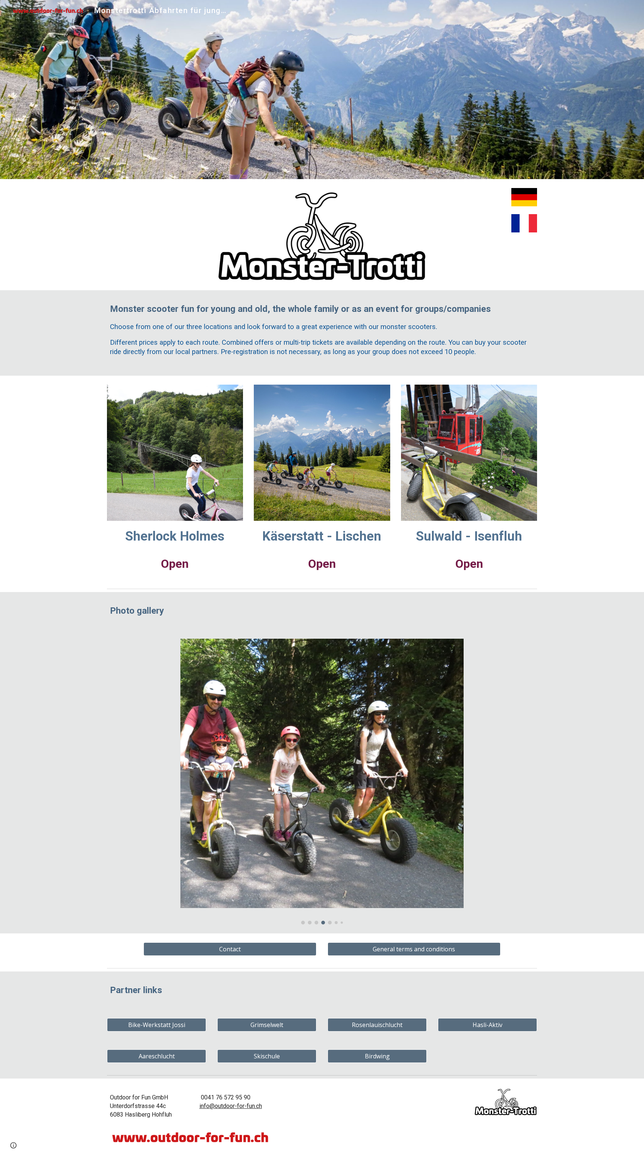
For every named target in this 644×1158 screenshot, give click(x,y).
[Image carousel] (322, 781)
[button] (13, 1145)
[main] (322, 333)
